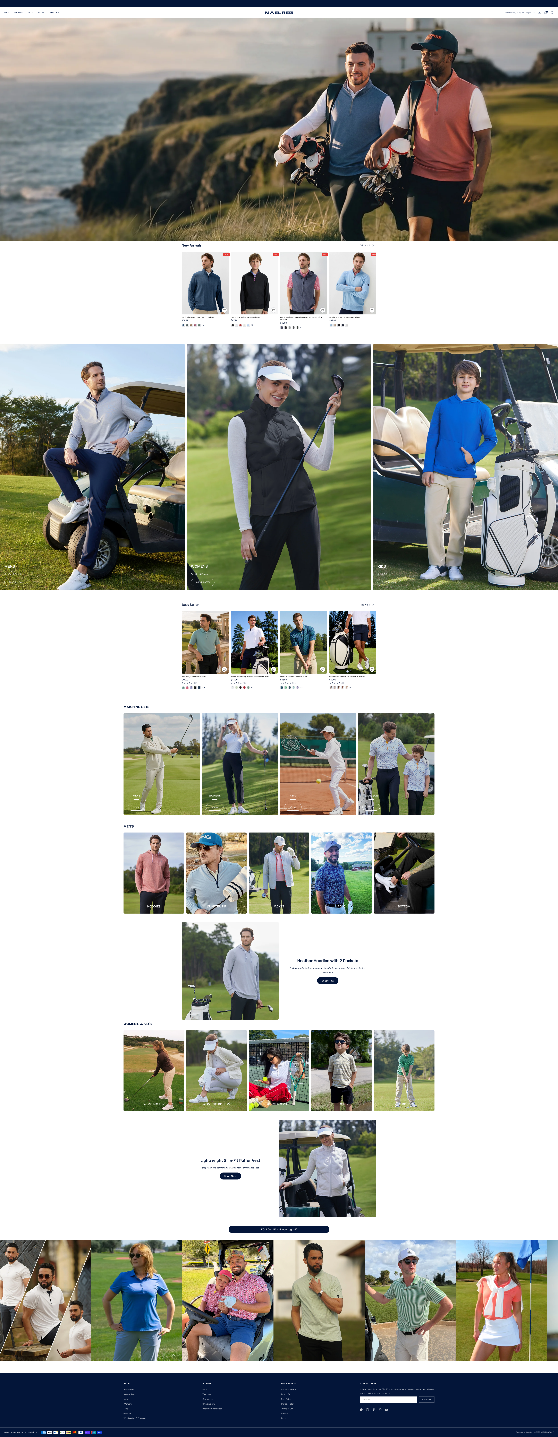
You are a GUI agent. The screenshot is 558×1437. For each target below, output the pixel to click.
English (529, 13)
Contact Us (207, 1399)
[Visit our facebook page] (361, 1409)
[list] (279, 1300)
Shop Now (327, 980)
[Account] (539, 12)
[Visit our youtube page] (386, 1409)
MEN (6, 12)
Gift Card (128, 1413)
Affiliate (284, 1413)
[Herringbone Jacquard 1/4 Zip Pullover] (205, 283)
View (137, 807)
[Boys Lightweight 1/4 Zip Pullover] (254, 283)
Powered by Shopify (524, 1432)
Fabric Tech (286, 1394)
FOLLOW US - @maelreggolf (279, 1229)
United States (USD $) (513, 13)
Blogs (283, 1418)
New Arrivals (129, 1394)
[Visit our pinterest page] (374, 1409)
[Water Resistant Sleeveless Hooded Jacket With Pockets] (303, 283)
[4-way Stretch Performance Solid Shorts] (352, 642)
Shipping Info (208, 1404)
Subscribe (426, 1399)
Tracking (206, 1394)
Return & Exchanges (212, 1408)
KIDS (30, 12)
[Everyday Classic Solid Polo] (205, 642)
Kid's (126, 1408)
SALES (41, 12)
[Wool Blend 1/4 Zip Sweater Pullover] (352, 283)
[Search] (552, 12)
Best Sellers (129, 1389)
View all (365, 245)
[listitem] (279, 3)
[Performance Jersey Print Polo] (303, 642)
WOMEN (18, 12)
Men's (126, 1399)
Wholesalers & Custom (134, 1418)
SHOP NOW (16, 582)
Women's (128, 1404)
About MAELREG (289, 1389)
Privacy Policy (287, 1404)
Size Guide (286, 1399)
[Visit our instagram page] (367, 1409)
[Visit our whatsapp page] (380, 1409)
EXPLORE (54, 12)
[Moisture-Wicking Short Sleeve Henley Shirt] (254, 642)
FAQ (204, 1389)
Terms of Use (287, 1408)
